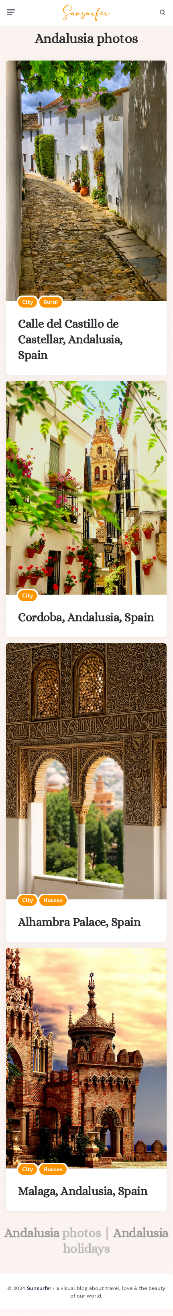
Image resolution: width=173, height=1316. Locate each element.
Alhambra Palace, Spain (79, 922)
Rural (50, 302)
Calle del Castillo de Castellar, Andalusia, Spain (70, 339)
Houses (53, 900)
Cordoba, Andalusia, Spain (86, 617)
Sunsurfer (39, 1288)
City (27, 302)
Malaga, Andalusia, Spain (82, 1191)
